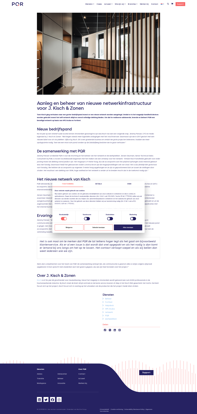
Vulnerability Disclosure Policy (134, 409)
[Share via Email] (119, 330)
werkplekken (111, 319)
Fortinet (108, 302)
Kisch (39, 280)
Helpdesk (109, 305)
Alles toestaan (128, 227)
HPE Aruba (110, 309)
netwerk (109, 312)
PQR (107, 315)
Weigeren (69, 227)
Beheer (108, 299)
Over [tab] (129, 184)
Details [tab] (98, 184)
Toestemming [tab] (68, 184)
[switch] (87, 218)
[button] (168, 4)
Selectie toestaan (98, 227)
